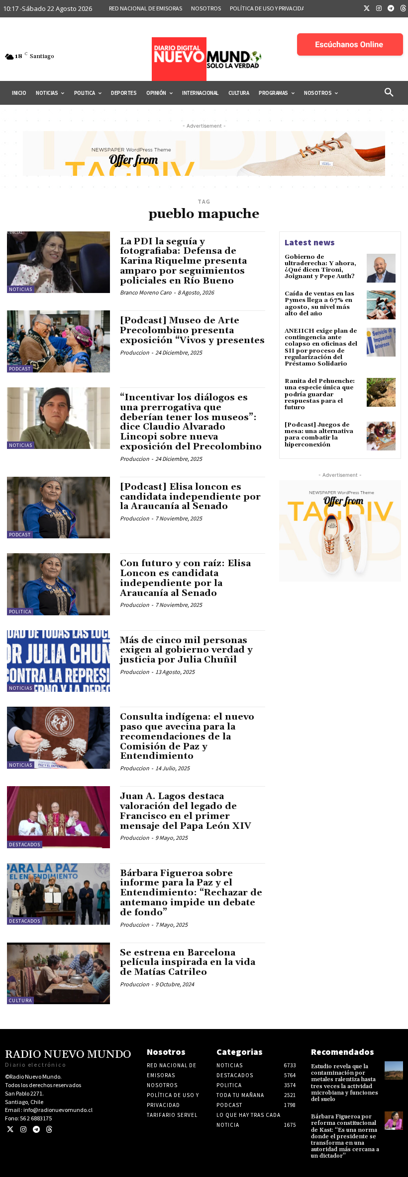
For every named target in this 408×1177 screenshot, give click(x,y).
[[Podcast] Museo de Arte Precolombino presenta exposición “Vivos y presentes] (58, 341)
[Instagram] (379, 9)
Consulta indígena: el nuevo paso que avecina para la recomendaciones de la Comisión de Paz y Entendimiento (187, 736)
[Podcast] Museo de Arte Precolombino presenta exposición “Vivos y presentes (192, 330)
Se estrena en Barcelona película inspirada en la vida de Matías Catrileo (187, 962)
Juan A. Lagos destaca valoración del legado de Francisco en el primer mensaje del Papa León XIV (185, 811)
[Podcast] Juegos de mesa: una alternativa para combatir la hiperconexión (319, 434)
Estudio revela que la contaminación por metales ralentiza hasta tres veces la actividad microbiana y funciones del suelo (344, 1083)
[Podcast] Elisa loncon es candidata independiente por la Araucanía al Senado (190, 497)
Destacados (24, 844)
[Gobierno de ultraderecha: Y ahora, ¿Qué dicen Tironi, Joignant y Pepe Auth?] (381, 268)
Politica (20, 611)
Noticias (20, 289)
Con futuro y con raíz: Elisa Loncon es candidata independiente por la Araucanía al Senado (185, 578)
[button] (389, 93)
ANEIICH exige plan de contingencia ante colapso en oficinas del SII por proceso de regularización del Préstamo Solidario (321, 347)
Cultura (20, 1000)
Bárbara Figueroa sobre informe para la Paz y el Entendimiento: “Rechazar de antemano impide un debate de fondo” (191, 893)
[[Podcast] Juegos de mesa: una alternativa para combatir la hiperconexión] (381, 436)
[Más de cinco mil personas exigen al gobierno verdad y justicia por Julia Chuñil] (58, 661)
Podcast (20, 369)
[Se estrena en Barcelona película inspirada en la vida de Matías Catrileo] (58, 973)
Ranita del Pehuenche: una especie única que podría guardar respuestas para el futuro (320, 394)
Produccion (134, 352)
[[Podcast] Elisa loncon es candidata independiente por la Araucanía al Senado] (58, 507)
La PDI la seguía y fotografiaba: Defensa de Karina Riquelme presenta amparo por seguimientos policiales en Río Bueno (183, 261)
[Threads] (49, 1129)
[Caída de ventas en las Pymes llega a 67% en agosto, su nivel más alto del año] (381, 305)
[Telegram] (391, 9)
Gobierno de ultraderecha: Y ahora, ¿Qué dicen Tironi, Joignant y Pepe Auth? (320, 267)
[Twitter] (367, 9)
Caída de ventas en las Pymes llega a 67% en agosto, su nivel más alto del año (319, 303)
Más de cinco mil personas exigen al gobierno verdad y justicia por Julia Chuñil (186, 650)
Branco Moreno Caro (146, 292)
